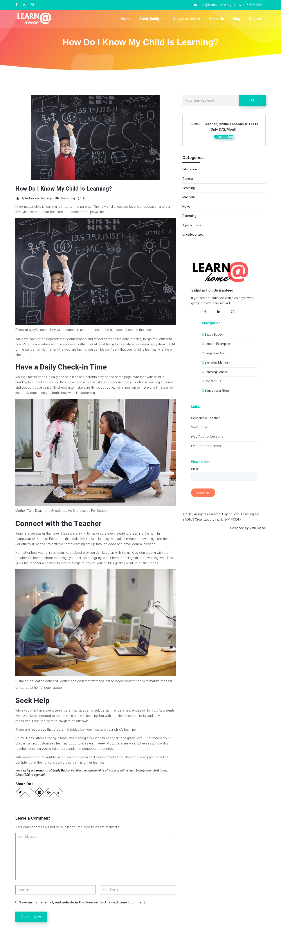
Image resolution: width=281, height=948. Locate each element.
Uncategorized (193, 234)
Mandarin (216, 19)
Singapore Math (186, 19)
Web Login (199, 427)
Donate (255, 19)
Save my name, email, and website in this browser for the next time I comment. (82, 902)
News (186, 207)
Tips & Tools (191, 225)
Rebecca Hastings (38, 198)
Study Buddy (149, 19)
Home (125, 19)
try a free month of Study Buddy (48, 770)
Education (189, 169)
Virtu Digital (257, 528)
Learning (188, 188)
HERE (26, 775)
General (187, 179)
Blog (236, 19)
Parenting (68, 198)
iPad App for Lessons (207, 436)
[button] (224, 137)
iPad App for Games (206, 446)
